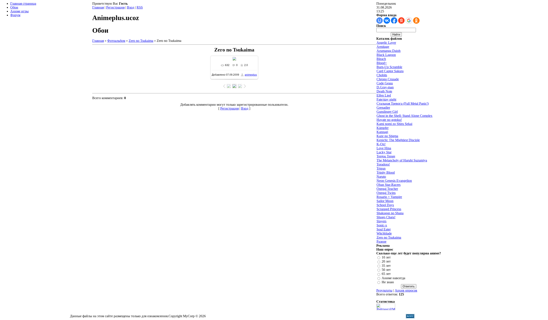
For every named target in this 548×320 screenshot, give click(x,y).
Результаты (384, 290)
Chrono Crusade (388, 79)
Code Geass (385, 83)
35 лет (386, 265)
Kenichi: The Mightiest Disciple (398, 140)
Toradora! (383, 164)
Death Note (384, 91)
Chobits (382, 75)
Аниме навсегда (393, 278)
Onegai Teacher (387, 189)
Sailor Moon (385, 201)
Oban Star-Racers (389, 184)
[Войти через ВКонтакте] (387, 20)
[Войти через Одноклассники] (416, 20)
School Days (385, 205)
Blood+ (382, 63)
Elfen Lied (384, 95)
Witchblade (384, 233)
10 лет (386, 257)
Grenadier (383, 107)
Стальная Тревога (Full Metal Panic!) (403, 103)
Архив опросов (406, 290)
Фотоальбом (116, 41)
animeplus (251, 74)
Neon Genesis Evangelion (394, 180)
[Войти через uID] (379, 20)
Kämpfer (383, 128)
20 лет (386, 261)
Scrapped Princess (389, 209)
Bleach (381, 59)
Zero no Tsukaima (141, 41)
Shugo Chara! (386, 217)
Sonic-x (382, 225)
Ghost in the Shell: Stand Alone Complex (404, 115)
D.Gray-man (385, 87)
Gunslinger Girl (387, 111)
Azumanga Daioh (389, 51)
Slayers (381, 221)
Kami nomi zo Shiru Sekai (394, 124)
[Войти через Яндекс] (401, 20)
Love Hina (384, 148)
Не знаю (388, 282)
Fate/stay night (386, 99)
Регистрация (115, 7)
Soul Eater (384, 229)
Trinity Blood (386, 172)
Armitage (383, 46)
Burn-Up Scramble (389, 67)
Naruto (381, 176)
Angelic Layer (386, 42)
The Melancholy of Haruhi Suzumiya (402, 160)
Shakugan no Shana (390, 213)
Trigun (381, 168)
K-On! (381, 144)
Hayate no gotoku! (389, 120)
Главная (98, 7)
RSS (140, 7)
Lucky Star (384, 152)
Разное (381, 241)
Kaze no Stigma (387, 136)
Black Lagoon (386, 55)
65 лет (386, 274)
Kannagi (382, 132)
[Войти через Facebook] (394, 20)
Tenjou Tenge (386, 156)
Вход (130, 7)
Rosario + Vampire (389, 197)
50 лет (386, 270)
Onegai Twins (386, 193)
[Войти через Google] (408, 20)
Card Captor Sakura (390, 71)
